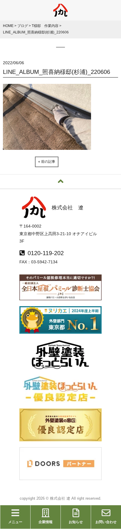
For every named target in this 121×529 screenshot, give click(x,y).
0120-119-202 (46, 253)
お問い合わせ (106, 522)
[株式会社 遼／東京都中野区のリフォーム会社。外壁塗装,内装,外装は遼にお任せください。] (60, 13)
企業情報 (45, 522)
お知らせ (76, 522)
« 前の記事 (46, 162)
